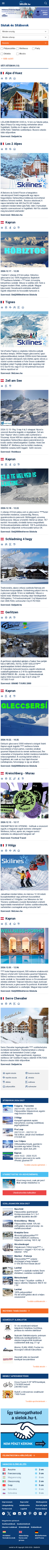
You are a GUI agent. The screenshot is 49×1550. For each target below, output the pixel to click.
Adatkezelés (24, 1505)
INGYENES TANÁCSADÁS (15, 1311)
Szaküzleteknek (23, 1524)
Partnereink (7, 1509)
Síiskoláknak (24, 1527)
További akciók (39, 1367)
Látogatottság (7, 1505)
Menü (3, 3)
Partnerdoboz (41, 1509)
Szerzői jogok (41, 1505)
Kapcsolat (24, 1502)
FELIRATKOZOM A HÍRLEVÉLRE (17, 1455)
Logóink (23, 1509)
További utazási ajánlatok (35, 1165)
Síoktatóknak (36, 1527)
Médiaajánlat (41, 1502)
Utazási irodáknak (9, 1527)
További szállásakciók (36, 1301)
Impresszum (7, 1502)
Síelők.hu (24, 3)
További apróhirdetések (35, 1401)
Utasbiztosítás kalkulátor (24, 1192)
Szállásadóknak (8, 1524)
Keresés (45, 3)
